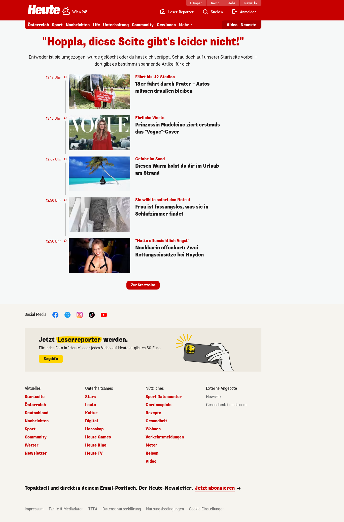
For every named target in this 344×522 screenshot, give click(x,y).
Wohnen (153, 429)
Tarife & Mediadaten (66, 509)
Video (232, 25)
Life (96, 25)
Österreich (38, 25)
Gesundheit (156, 421)
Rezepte (153, 412)
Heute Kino (95, 445)
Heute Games (98, 437)
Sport (57, 25)
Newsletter (36, 453)
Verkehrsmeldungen (165, 437)
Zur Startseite (143, 285)
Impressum (34, 509)
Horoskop (94, 429)
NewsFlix (214, 396)
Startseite (35, 396)
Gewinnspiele (158, 404)
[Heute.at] (44, 9)
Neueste (248, 25)
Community (143, 25)
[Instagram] (80, 314)
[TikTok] (92, 314)
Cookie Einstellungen (206, 509)
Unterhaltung (116, 25)
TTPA (92, 509)
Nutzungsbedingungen (165, 509)
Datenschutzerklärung (121, 509)
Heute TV (94, 453)
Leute (90, 404)
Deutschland (36, 412)
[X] (67, 314)
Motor (151, 445)
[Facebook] (55, 314)
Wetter (32, 445)
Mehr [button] (184, 25)
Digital (91, 421)
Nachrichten (37, 421)
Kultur (91, 412)
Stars (90, 396)
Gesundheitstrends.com (226, 404)
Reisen (152, 453)
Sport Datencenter (164, 396)
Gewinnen (166, 25)
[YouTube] (104, 314)
